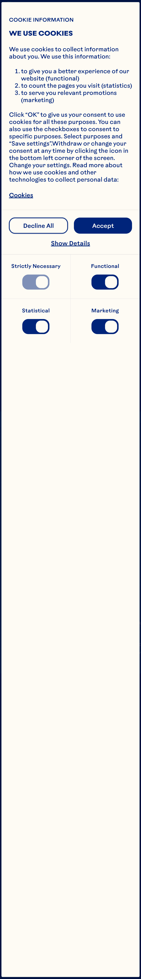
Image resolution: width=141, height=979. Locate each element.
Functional (105, 266)
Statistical (36, 310)
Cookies (21, 195)
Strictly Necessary (36, 266)
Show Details (70, 243)
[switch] (35, 282)
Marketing (105, 310)
